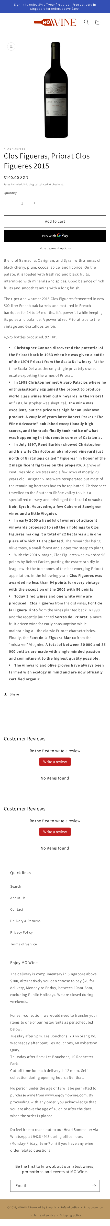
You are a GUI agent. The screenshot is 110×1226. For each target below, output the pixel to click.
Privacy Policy (21, 932)
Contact (16, 909)
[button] (10, 22)
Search (15, 886)
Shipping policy (70, 1215)
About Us (18, 898)
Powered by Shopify (43, 1207)
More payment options (55, 248)
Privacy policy (93, 1207)
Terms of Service (23, 944)
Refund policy (70, 1207)
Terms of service (44, 1215)
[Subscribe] (94, 1186)
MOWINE (23, 1207)
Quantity (10, 193)
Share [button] (14, 694)
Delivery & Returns (25, 921)
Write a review (55, 761)
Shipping (28, 184)
